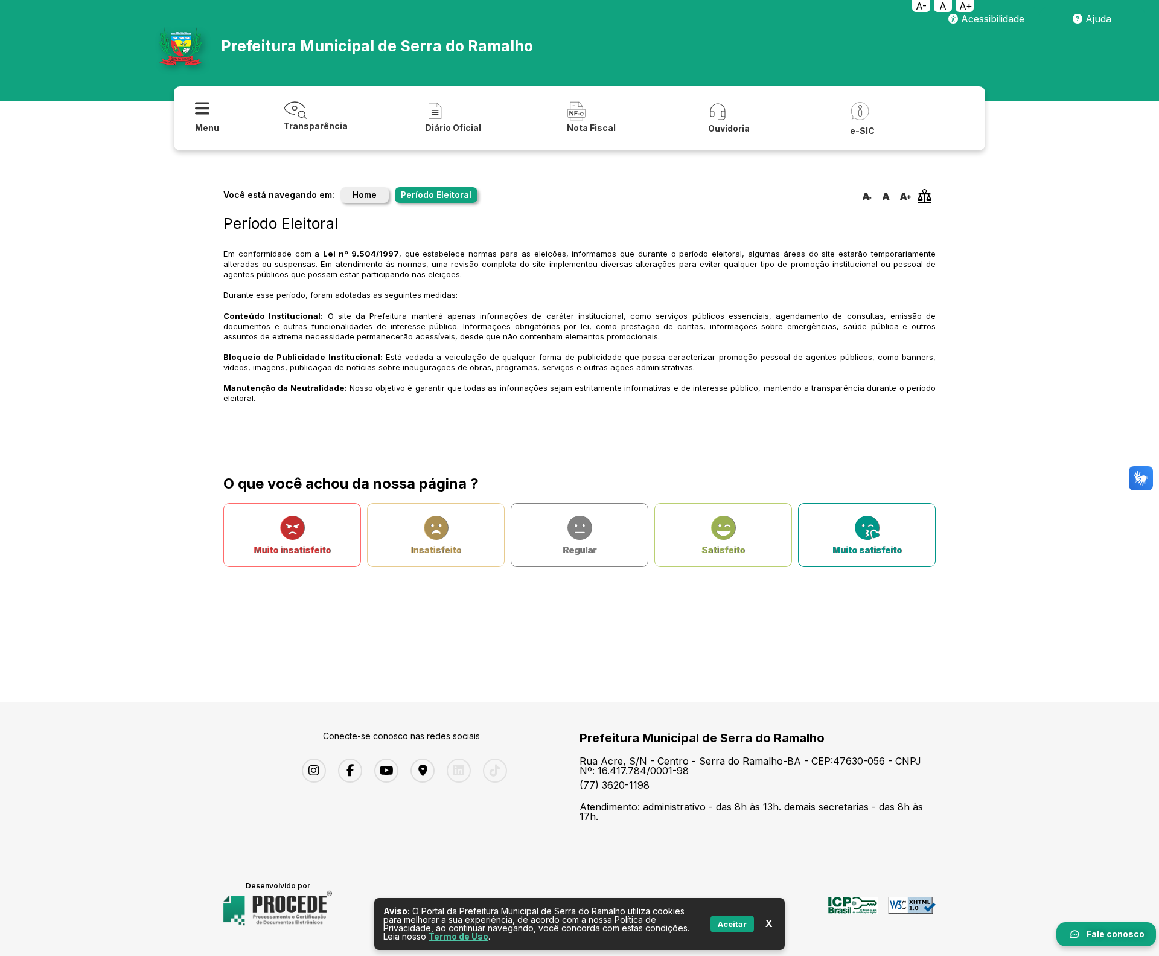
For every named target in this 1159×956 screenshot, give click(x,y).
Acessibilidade (991, 19)
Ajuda (1096, 19)
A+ (965, 6)
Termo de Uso (458, 936)
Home (365, 195)
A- (921, 6)
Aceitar (732, 924)
